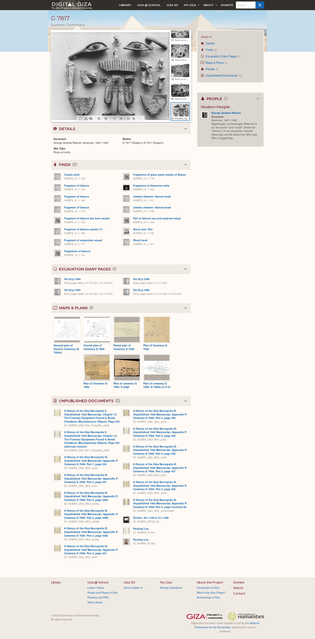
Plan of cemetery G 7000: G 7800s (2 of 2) (156, 385)
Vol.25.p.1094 (72, 279)
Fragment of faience (76, 185)
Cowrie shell (71, 174)
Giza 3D (172, 5)
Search (238, 588)
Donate (227, 5)
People (211, 69)
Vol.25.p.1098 (141, 290)
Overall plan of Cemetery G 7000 (93, 347)
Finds (211, 50)
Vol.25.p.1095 (72, 290)
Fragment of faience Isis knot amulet (87, 218)
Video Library (95, 602)
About (208, 5)
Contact (239, 593)
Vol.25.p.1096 (141, 279)
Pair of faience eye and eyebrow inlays (157, 218)
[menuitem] (125, 5)
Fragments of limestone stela (151, 185)
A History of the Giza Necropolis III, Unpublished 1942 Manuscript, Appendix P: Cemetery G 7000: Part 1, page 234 (91, 460)
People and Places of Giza (102, 592)
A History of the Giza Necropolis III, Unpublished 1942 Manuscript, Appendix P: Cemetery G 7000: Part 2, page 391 (91, 478)
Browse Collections (171, 587)
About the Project (210, 582)
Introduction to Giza (208, 587)
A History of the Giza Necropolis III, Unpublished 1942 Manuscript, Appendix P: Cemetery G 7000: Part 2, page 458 (160, 485)
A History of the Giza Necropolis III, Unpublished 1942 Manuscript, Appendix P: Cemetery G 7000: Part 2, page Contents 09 (160, 503)
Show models (131, 587)
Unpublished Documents (223, 75)
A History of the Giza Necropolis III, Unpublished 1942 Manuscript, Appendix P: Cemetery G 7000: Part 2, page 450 (160, 414)
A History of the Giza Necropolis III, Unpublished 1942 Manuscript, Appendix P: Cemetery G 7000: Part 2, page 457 (160, 467)
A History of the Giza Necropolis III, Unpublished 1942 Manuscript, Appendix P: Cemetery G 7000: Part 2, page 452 (160, 432)
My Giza (190, 5)
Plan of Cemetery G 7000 (155, 347)
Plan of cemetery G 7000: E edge (125, 385)
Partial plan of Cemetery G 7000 (123, 347)
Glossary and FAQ (97, 597)
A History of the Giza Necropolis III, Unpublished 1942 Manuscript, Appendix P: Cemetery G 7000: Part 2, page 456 (160, 450)
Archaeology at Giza (208, 597)
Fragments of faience (77, 251)
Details (210, 43)
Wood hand (140, 240)
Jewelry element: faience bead (152, 196)
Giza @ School (149, 5)
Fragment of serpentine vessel (83, 240)
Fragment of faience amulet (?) (83, 229)
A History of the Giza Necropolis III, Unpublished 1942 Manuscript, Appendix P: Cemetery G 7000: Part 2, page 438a (91, 531)
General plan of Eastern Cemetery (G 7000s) (66, 348)
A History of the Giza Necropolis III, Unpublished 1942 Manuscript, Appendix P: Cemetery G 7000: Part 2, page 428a (91, 496)
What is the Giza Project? (211, 592)
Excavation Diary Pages (222, 56)
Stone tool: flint (143, 229)
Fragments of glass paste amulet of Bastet (159, 174)
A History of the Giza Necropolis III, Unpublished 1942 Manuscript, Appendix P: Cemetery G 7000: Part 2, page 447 (91, 549)
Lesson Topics (95, 587)
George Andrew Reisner (226, 113)
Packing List (141, 528)
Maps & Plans (215, 62)
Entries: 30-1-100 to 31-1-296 (151, 517)
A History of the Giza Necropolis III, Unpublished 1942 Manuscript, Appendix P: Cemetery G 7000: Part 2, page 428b (91, 514)
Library (125, 5)
